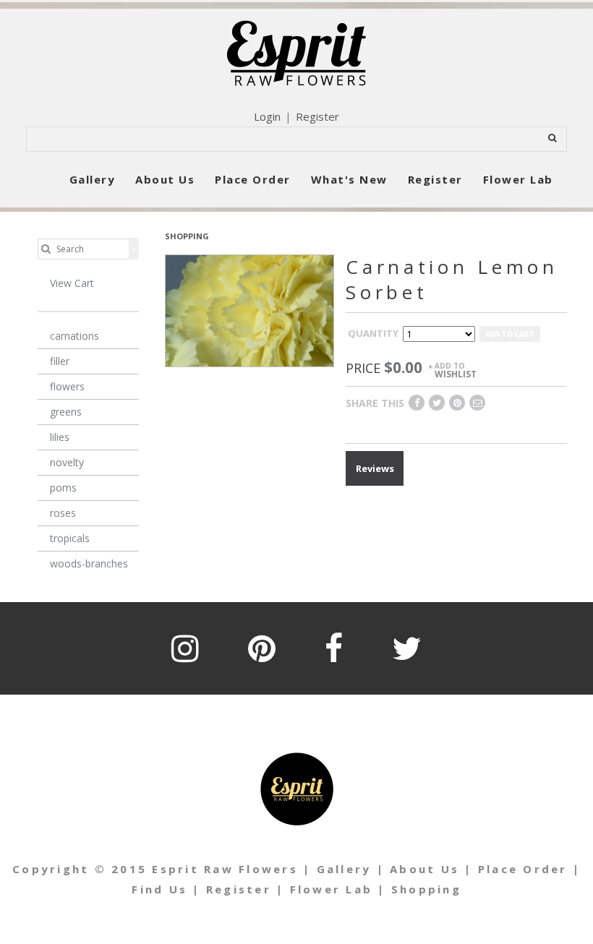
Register (317, 116)
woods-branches (89, 563)
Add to (456, 370)
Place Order (253, 179)
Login (267, 116)
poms (63, 487)
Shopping (426, 889)
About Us (165, 179)
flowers (67, 386)
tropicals (70, 538)
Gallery (92, 179)
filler (59, 361)
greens (66, 412)
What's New (349, 179)
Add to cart (509, 334)
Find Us (159, 889)
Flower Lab (518, 179)
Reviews (375, 468)
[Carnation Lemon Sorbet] (249, 309)
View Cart (72, 283)
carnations (74, 336)
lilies (59, 437)
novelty (67, 462)
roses (63, 513)
